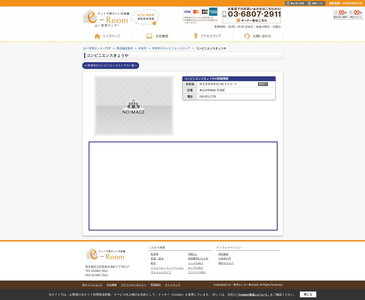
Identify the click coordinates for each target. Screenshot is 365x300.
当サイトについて (92, 284)
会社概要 (112, 284)
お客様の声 (224, 258)
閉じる (308, 294)
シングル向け (195, 263)
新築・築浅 (157, 258)
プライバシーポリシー (133, 284)
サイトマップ (172, 284)
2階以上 (192, 254)
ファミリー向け (197, 272)
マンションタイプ (161, 272)
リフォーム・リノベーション (167, 267)
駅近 (153, 263)
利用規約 (156, 284)
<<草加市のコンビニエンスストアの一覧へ (110, 65)
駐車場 (154, 254)
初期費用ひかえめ (198, 258)
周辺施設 (223, 254)
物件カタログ (226, 263)
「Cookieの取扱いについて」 (253, 294)
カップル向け (195, 267)
